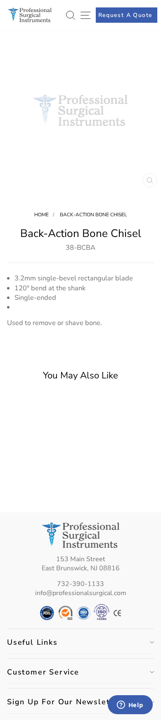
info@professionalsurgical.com (80, 593)
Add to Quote (35, 489)
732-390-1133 (80, 583)
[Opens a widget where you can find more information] (130, 705)
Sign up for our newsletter (64, 702)
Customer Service (43, 672)
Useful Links (32, 642)
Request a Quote (125, 15)
